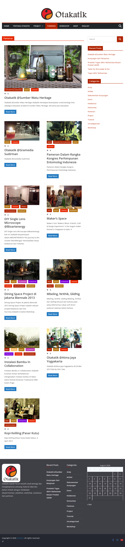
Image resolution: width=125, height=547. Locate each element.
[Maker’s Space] (64, 197)
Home (6, 26)
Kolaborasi (22, 281)
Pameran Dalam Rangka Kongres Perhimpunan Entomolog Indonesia (63, 158)
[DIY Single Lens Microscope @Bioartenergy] (21, 195)
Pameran (51, 26)
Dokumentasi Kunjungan (13, 90)
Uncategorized (10, 211)
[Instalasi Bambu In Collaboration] (21, 337)
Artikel (14, 349)
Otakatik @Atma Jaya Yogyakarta (61, 359)
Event (27, 90)
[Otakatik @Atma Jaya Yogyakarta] (64, 337)
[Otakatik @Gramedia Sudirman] (21, 131)
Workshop (64, 26)
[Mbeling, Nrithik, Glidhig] (64, 269)
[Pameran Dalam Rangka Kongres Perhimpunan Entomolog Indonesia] (64, 131)
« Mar (89, 504)
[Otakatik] (62, 7)
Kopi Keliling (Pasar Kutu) (21, 433)
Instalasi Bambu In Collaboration (17, 364)
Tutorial (91, 119)
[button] (42, 26)
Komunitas (32, 281)
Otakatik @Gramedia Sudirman (18, 152)
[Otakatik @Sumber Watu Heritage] (43, 66)
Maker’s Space (57, 218)
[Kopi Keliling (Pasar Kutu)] (21, 408)
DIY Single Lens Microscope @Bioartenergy (14, 222)
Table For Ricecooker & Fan (99, 69)
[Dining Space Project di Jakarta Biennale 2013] (21, 269)
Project (37, 26)
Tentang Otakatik (21, 26)
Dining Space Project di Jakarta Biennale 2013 (20, 296)
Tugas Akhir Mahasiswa (97, 73)
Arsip (75, 26)
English (85, 26)
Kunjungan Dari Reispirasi (98, 58)
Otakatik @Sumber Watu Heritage (27, 98)
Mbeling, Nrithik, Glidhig (63, 294)
